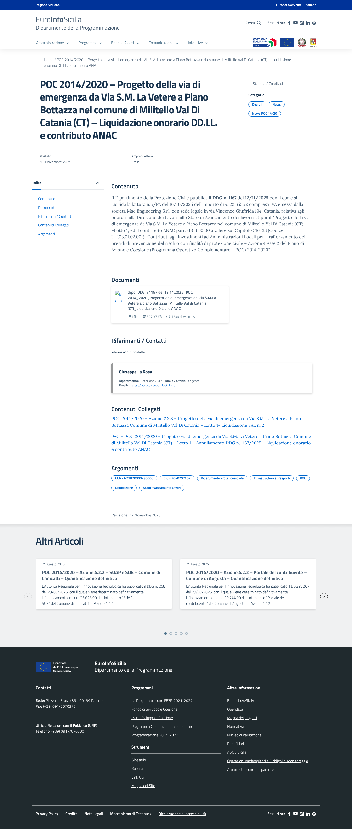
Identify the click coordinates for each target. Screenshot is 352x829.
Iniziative (195, 42)
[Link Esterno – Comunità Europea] (287, 43)
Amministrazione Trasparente (250, 769)
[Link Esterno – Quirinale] (302, 43)
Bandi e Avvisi (122, 42)
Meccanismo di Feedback (130, 814)
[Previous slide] (28, 596)
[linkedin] (308, 23)
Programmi (88, 42)
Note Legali (94, 814)
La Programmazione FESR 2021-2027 (162, 700)
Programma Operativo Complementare (162, 726)
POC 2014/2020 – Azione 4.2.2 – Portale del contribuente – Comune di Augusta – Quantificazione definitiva (246, 575)
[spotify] (314, 23)
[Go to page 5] (186, 633)
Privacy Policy (47, 814)
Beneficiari (235, 743)
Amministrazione (50, 42)
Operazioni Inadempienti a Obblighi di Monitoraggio (267, 761)
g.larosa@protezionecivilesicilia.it (152, 385)
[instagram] (302, 23)
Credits (71, 814)
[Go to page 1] (165, 633)
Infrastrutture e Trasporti (272, 478)
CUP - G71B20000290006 (134, 478)
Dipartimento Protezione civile (222, 478)
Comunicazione (161, 42)
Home (48, 59)
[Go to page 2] (170, 633)
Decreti (257, 104)
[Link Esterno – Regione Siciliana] (313, 43)
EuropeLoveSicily (288, 4)
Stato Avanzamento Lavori (162, 487)
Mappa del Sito (143, 786)
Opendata (235, 709)
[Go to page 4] (181, 633)
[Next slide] (324, 596)
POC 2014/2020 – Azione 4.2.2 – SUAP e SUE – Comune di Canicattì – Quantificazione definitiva (101, 575)
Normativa (235, 726)
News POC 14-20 (264, 113)
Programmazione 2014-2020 (154, 735)
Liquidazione (124, 487)
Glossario (138, 760)
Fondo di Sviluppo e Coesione (154, 709)
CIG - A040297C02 (177, 478)
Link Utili (138, 777)
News (277, 104)
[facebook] (289, 23)
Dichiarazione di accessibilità (182, 814)
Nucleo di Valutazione (244, 735)
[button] (68, 183)
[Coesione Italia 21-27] (264, 43)
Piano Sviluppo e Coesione (152, 718)
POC (303, 478)
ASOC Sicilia (236, 752)
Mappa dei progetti (242, 718)
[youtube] (295, 23)
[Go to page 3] (176, 633)
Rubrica (137, 768)
